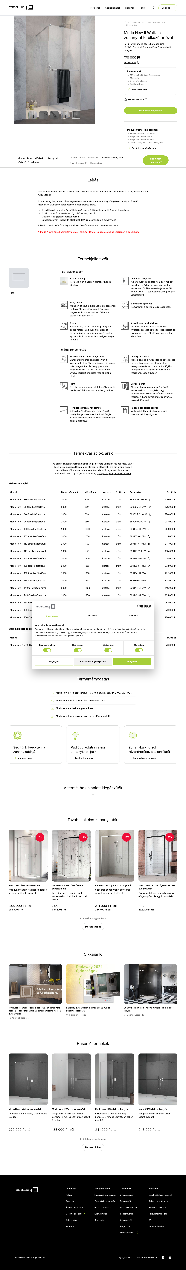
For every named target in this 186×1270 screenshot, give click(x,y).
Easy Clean (79, 309)
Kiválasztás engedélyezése (93, 661)
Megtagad (54, 661)
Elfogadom (132, 661)
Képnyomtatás (100, 1214)
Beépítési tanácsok (157, 1207)
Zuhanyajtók (125, 1201)
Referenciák (71, 1220)
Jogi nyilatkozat (124, 1257)
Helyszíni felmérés (102, 1207)
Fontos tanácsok (84, 758)
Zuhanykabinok (127, 1195)
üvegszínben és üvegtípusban (90, 366)
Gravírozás (99, 1220)
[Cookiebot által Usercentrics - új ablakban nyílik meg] (139, 607)
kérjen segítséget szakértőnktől (115, 473)
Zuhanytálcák (126, 1220)
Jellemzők (92, 157)
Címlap (126, 22)
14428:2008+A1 (139, 291)
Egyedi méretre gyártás (105, 1195)
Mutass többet (93, 926)
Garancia (70, 1201)
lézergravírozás (139, 366)
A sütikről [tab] (133, 615)
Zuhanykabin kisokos (144, 758)
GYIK (151, 1220)
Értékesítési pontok (74, 1207)
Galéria (73, 157)
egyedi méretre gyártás (160, 397)
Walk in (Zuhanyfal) (129, 1207)
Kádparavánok (126, 1214)
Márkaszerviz (25, 758)
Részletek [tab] (93, 615)
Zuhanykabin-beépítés (104, 1201)
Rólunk (69, 1195)
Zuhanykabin (136, 22)
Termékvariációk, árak (111, 157)
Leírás (82, 157)
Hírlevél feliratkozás (158, 1214)
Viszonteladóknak (74, 1214)
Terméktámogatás (79, 163)
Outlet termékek (127, 1232)
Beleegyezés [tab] (52, 616)
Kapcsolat (70, 1226)
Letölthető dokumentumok (160, 1195)
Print (84, 390)
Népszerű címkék (157, 1226)
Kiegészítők (96, 163)
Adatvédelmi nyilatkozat (146, 1257)
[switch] (78, 650)
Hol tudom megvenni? (150, 110)
